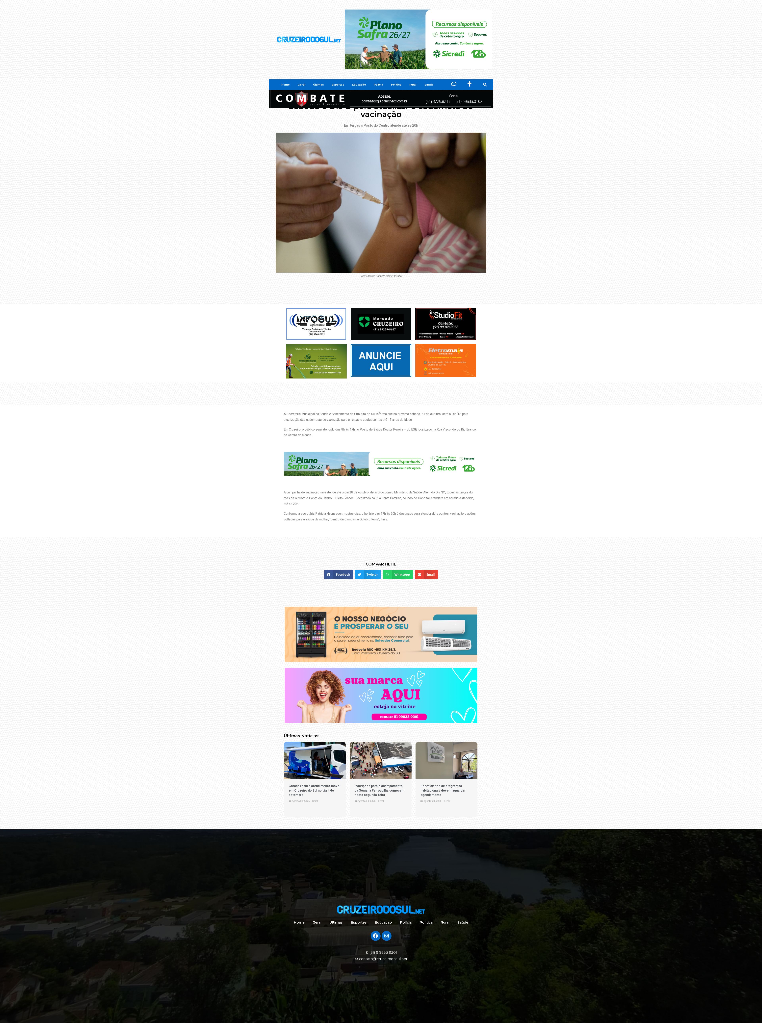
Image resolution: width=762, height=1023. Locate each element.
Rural (413, 84)
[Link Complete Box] (315, 779)
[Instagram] (387, 936)
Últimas (318, 84)
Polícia (378, 84)
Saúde (429, 84)
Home (285, 84)
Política (396, 84)
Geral (301, 84)
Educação (359, 84)
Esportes (338, 84)
